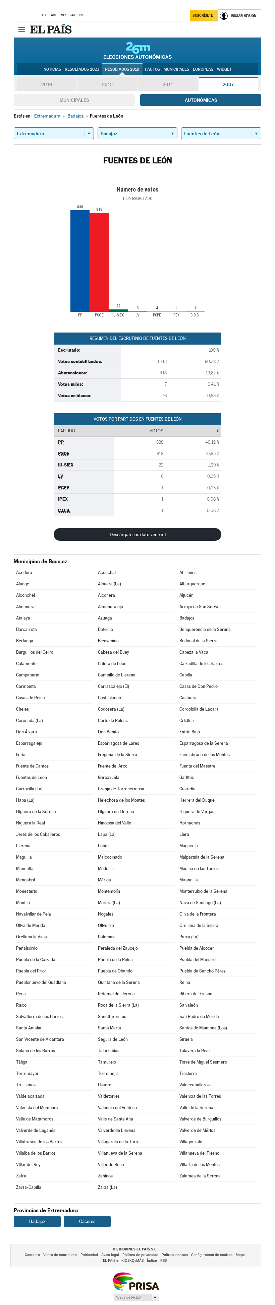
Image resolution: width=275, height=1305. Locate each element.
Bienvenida (108, 640)
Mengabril (25, 879)
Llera (184, 834)
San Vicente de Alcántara (40, 1039)
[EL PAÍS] (51, 29)
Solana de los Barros (35, 1050)
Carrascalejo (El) (113, 686)
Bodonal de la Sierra (198, 640)
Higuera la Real (30, 822)
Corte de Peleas (113, 720)
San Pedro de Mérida (199, 1016)
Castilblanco (109, 697)
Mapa (240, 1255)
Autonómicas (201, 100)
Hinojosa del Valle (114, 822)
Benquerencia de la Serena (205, 629)
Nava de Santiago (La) (200, 902)
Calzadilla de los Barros (201, 663)
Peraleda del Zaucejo (118, 948)
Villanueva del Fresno (199, 1153)
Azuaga (105, 618)
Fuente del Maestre (197, 766)
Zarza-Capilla (28, 1187)
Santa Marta (109, 1027)
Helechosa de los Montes (121, 800)
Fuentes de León (31, 777)
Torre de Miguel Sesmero (203, 1062)
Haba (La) (25, 800)
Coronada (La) (29, 720)
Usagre (104, 1084)
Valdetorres (109, 1096)
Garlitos (186, 777)
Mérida (104, 879)
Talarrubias (108, 1050)
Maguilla (24, 857)
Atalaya (23, 618)
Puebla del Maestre (197, 959)
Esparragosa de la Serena (203, 743)
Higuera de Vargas (196, 811)
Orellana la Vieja (31, 936)
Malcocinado (110, 857)
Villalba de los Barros (36, 1153)
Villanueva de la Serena (120, 1153)
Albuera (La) (109, 583)
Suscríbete (202, 15)
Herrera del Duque (197, 800)
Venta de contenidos (60, 1255)
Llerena (23, 845)
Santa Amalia (28, 1027)
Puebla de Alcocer (196, 948)
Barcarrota (26, 629)
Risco (21, 1005)
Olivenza (106, 925)
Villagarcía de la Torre (119, 1141)
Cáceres (87, 1221)
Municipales (74, 100)
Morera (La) (109, 902)
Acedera (24, 572)
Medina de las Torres (199, 868)
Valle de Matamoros (34, 1118)
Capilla (185, 674)
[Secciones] (22, 29)
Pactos (152, 69)
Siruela (186, 1039)
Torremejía (108, 1073)
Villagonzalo (190, 1141)
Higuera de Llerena (116, 811)
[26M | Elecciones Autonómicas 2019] (138, 50)
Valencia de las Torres (200, 1096)
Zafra (21, 1175)
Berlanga (24, 640)
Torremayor (27, 1073)
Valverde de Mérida (197, 1130)
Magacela (188, 845)
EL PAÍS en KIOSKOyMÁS (123, 1260)
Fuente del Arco (112, 766)
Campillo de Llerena (116, 674)
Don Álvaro (26, 731)
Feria (20, 754)
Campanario (27, 674)
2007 (228, 84)
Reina (184, 982)
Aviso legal (110, 1255)
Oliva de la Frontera (197, 914)
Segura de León (113, 1039)
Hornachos (189, 822)
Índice (152, 1260)
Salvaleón (188, 1005)
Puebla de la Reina (115, 959)
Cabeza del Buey (113, 652)
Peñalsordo (27, 948)
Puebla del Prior (31, 970)
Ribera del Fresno (195, 993)
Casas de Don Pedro (198, 686)
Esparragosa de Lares (118, 743)
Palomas (106, 936)
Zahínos (105, 1175)
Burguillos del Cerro (34, 652)
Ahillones (188, 572)
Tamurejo (107, 1062)
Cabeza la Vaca (193, 652)
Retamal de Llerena (116, 993)
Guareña (187, 788)
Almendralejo (110, 606)
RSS (163, 1260)
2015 (107, 84)
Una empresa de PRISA (136, 1281)
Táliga (22, 1062)
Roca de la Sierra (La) (118, 1005)
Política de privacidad (140, 1255)
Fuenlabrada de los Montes (204, 754)
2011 (168, 84)
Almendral (26, 606)
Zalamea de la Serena (200, 1175)
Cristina (186, 720)
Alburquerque (192, 583)
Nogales (105, 914)
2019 (46, 84)
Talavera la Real (194, 1050)
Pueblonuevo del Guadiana (41, 982)
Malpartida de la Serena (201, 857)
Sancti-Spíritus (112, 1016)
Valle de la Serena (196, 1107)
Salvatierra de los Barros (39, 1016)
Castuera (188, 697)
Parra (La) (189, 936)
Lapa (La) (107, 834)
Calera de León (112, 663)
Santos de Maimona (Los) (203, 1027)
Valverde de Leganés (35, 1130)
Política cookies (175, 1255)
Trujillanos (26, 1084)
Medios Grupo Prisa (136, 1297)
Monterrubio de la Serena (203, 891)
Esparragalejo (29, 743)
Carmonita (26, 686)
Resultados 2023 (82, 69)
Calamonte (26, 663)
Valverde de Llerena (116, 1130)
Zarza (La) (107, 1187)
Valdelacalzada (30, 1096)
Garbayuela (108, 777)
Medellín (106, 868)
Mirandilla (188, 879)
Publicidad (89, 1255)
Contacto (32, 1255)
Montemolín (109, 891)
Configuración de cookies (211, 1255)
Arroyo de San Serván (200, 606)
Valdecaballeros (194, 1084)
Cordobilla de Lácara (199, 709)
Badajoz (187, 618)
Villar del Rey (28, 1164)
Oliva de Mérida (30, 925)
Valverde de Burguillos (200, 1118)
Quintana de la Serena (119, 982)
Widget (224, 69)
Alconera (106, 595)
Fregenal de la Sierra (117, 754)
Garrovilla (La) (29, 788)
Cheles (22, 709)
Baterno (105, 629)
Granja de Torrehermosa (121, 788)
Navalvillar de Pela (33, 914)
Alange (22, 583)
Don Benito (108, 731)
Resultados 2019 (122, 69)
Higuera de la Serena (36, 811)
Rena (21, 993)
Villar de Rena (111, 1164)
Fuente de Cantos (32, 766)
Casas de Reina (30, 697)
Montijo (23, 902)
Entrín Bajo (189, 731)
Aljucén (186, 595)
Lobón (104, 845)
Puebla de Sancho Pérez (202, 970)
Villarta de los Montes (199, 1164)
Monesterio (26, 891)
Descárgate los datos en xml (138, 534)
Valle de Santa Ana (115, 1118)
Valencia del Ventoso (117, 1107)
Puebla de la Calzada (35, 959)
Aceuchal (107, 572)
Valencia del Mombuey (37, 1107)
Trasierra (188, 1073)
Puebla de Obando (115, 970)
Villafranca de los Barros (39, 1141)
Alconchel (25, 595)
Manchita (25, 868)
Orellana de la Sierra (198, 925)
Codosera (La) (111, 709)
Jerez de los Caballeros (38, 834)
